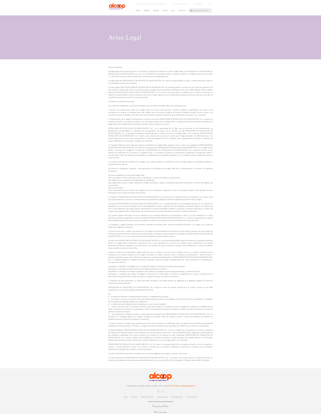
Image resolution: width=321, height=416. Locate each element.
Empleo (126, 397)
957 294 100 (198, 4)
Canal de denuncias (191, 397)
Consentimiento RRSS (177, 397)
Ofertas (147, 10)
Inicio (138, 10)
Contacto (182, 10)
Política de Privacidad (147, 397)
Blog (173, 10)
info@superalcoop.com (181, 4)
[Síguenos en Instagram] (211, 4)
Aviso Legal (134, 397)
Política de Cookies (162, 397)
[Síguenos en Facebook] (208, 4)
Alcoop (165, 10)
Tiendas (156, 10)
